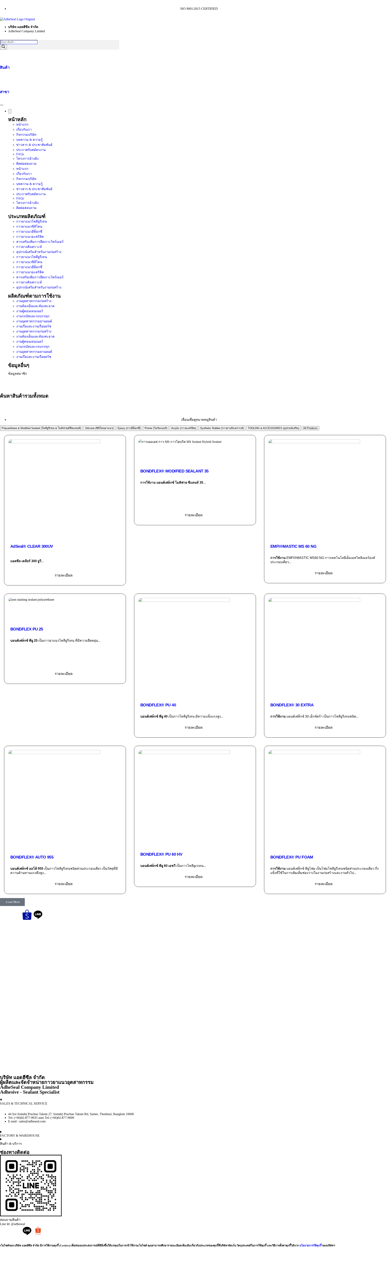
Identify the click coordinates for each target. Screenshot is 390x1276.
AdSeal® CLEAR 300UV (31, 546)
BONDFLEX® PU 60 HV (161, 854)
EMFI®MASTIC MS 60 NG (293, 546)
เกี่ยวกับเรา (24, 129)
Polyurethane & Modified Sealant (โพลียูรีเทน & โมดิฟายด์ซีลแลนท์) (41, 428)
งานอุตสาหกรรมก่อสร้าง (33, 301)
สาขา (4, 92)
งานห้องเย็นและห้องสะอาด (35, 306)
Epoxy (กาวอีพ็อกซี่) (129, 428)
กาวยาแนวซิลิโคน (29, 226)
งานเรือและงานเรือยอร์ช (33, 326)
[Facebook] (5, 915)
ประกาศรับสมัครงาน (31, 150)
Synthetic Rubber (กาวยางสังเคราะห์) (222, 428)
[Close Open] (9, 111)
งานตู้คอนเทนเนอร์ (29, 311)
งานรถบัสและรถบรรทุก (33, 316)
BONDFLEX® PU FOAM (291, 857)
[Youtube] (16, 915)
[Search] (3, 47)
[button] (12, 902)
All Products (310, 428)
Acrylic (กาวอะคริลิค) (183, 428)
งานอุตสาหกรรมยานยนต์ (34, 321)
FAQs (20, 154)
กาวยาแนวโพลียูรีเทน (31, 221)
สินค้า (5, 67)
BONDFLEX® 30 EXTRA (291, 705)
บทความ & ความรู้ (29, 139)
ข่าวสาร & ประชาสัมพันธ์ (34, 144)
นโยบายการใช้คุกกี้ (310, 1245)
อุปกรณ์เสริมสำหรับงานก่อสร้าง (38, 252)
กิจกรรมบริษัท (26, 134)
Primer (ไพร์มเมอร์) (156, 428)
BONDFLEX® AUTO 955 (31, 857)
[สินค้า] (5, 55)
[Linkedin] (49, 915)
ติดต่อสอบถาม (26, 163)
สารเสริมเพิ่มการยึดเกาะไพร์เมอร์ (40, 241)
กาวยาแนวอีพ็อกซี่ (29, 231)
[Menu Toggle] (1, 105)
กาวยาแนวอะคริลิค (30, 236)
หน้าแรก (22, 124)
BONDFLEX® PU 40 (158, 705)
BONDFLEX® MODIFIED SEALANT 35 (174, 471)
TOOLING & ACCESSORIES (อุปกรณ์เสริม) (273, 428)
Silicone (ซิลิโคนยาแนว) (99, 428)
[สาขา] (5, 79)
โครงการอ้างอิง (27, 158)
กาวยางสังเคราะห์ (29, 247)
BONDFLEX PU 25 (26, 629)
